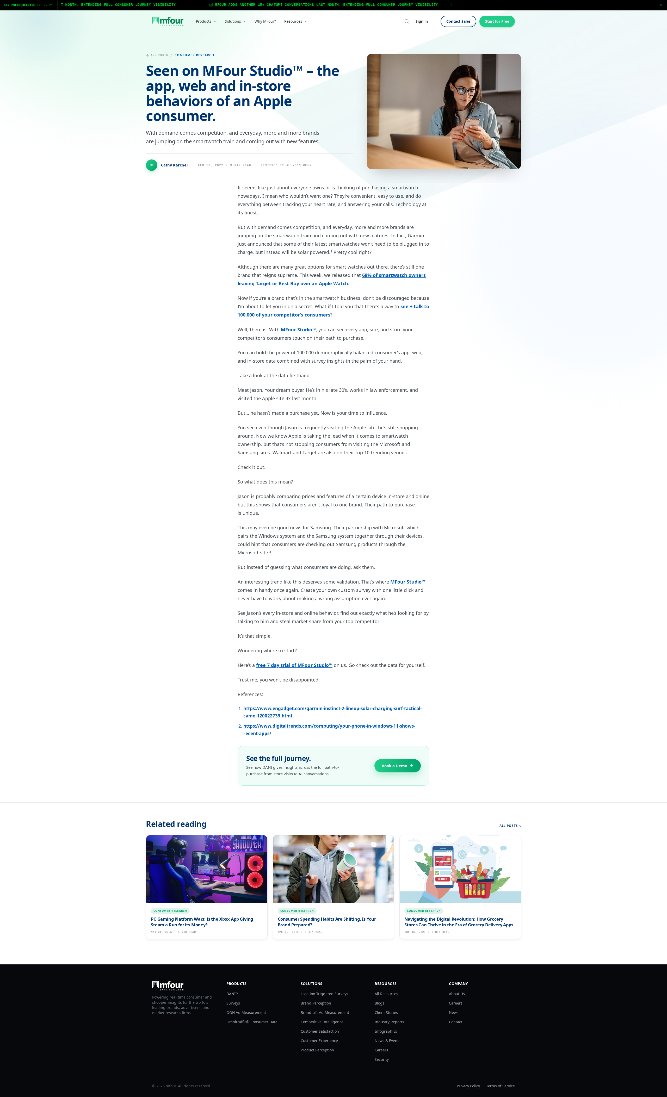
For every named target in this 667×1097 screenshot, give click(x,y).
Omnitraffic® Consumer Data (251, 1021)
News (454, 1012)
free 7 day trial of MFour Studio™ (294, 665)
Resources (293, 21)
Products (203, 21)
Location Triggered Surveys (324, 993)
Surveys (233, 1003)
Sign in (422, 21)
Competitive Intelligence (322, 1021)
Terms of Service (500, 1085)
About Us (457, 993)
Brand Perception (316, 1003)
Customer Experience (319, 1040)
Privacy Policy (468, 1085)
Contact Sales (458, 21)
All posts (159, 55)
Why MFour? (265, 21)
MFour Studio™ (298, 329)
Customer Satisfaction (320, 1031)
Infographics (386, 1031)
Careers (381, 1050)
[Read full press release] (333, 5)
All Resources (386, 993)
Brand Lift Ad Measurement (325, 1012)
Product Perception (317, 1050)
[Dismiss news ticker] (661, 5)
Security (382, 1059)
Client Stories (386, 1012)
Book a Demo (394, 765)
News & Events (387, 1040)
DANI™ (232, 993)
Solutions (233, 21)
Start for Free (497, 21)
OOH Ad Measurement (246, 1012)
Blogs (379, 1003)
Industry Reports (389, 1021)
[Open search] (406, 21)
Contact (455, 1021)
